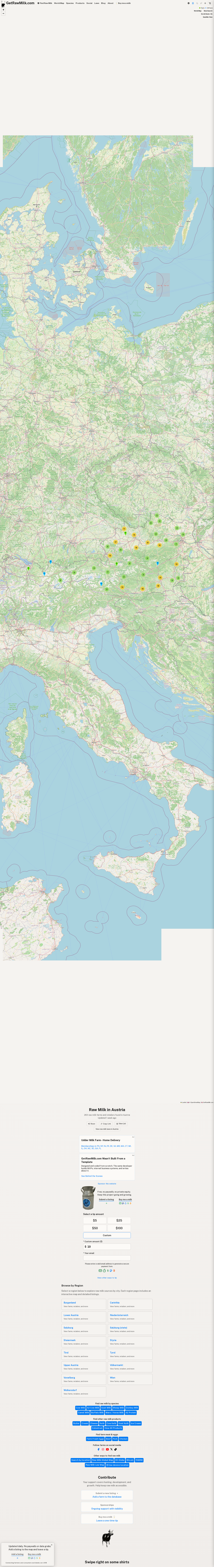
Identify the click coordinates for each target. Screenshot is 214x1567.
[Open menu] (210, 3)
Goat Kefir (123, 1423)
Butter (76, 1423)
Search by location (80, 1460)
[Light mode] (205, 3)
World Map (59, 3)
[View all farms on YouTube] (107, 1449)
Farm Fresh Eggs (95, 1439)
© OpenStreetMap (193, 1102)
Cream (85, 1423)
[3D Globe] (188, 3)
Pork (115, 1439)
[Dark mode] (197, 3)
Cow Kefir (111, 1423)
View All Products (113, 1428)
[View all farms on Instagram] (103, 1449)
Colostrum (97, 1428)
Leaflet (184, 1102)
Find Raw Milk (45, 3)
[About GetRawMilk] (5, 1548)
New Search (208, 11)
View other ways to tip (107, 1278)
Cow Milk (80, 1407)
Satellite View (207, 17)
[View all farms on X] (111, 1449)
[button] (28, 569)
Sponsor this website (107, 1184)
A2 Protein (130, 1412)
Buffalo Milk (97, 1412)
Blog (103, 3)
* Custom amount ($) (92, 1241)
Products (80, 3)
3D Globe (119, 1460)
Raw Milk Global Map (102, 1460)
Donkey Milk (132, 1407)
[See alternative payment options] (111, 1270)
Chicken (123, 1439)
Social (89, 3)
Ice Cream (136, 1423)
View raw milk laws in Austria (107, 1129)
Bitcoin (130, 1460)
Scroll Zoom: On (206, 14)
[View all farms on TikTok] (116, 1449)
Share (92, 1124)
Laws (96, 3)
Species (70, 3)
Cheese (94, 1423)
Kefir (102, 1423)
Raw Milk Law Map (95, 1465)
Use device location (118, 1465)
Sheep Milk (118, 1407)
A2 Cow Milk (93, 1407)
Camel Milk (83, 1412)
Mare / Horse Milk (114, 1412)
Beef (108, 1439)
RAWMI (139, 1460)
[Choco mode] (201, 3)
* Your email (88, 1253)
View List (122, 1124)
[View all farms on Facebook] (98, 1449)
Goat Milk (106, 1407)
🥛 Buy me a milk (123, 3)
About (110, 3)
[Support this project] (193, 3)
